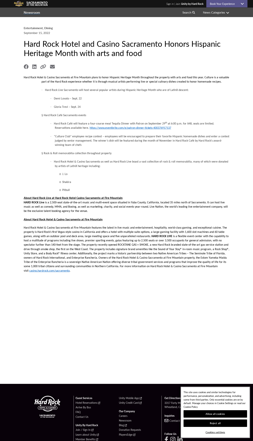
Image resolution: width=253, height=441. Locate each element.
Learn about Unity (86, 434)
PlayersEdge (125, 434)
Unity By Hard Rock (87, 425)
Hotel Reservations (86, 402)
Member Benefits (85, 439)
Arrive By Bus (83, 407)
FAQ (78, 412)
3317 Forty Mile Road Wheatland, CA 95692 (177, 405)
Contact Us (82, 417)
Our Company (127, 411)
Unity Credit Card (129, 402)
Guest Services (84, 398)
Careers (123, 416)
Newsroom (125, 420)
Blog (121, 425)
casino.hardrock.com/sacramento (49, 270)
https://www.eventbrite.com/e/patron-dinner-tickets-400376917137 (130, 128)
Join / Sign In (83, 430)
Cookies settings (215, 432)
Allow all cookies (215, 414)
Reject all (215, 423)
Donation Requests (130, 430)
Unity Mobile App (129, 398)
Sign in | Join (184, 4)
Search (186, 12)
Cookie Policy (191, 407)
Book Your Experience (224, 4)
